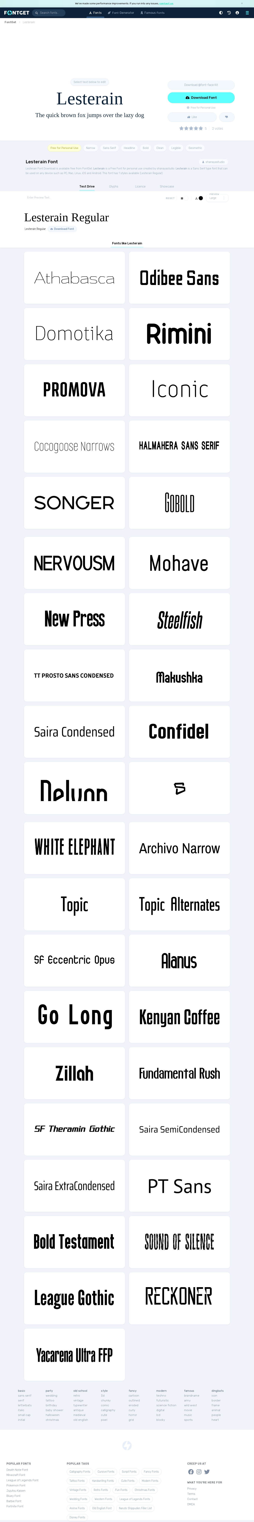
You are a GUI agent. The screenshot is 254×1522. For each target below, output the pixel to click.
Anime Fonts (77, 1508)
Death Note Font (17, 1469)
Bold (146, 148)
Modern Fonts (150, 1480)
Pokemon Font (16, 1485)
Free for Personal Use (64, 148)
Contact (192, 1499)
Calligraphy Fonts (80, 1471)
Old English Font (102, 1508)
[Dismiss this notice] (242, 3)
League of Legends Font (22, 1480)
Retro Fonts (101, 1490)
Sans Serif (109, 148)
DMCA (191, 1504)
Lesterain (99, 168)
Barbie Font (14, 1501)
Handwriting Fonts (103, 1480)
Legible (176, 148)
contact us (166, 3)
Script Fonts (129, 1471)
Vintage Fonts (78, 1490)
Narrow (90, 148)
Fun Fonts (121, 1490)
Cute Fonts (127, 1480)
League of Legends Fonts (135, 1499)
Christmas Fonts (145, 1490)
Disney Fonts (77, 1517)
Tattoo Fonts (77, 1480)
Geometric (195, 148)
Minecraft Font (16, 1475)
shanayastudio (215, 162)
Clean (160, 148)
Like (194, 117)
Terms (191, 1494)
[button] (221, 12)
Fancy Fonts (151, 1471)
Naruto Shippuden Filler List (135, 1508)
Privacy (192, 1488)
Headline (129, 148)
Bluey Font (13, 1496)
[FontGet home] (16, 12)
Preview (214, 194)
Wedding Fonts (78, 1499)
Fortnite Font (15, 1506)
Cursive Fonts (106, 1471)
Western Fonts (103, 1499)
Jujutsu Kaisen (16, 1490)
